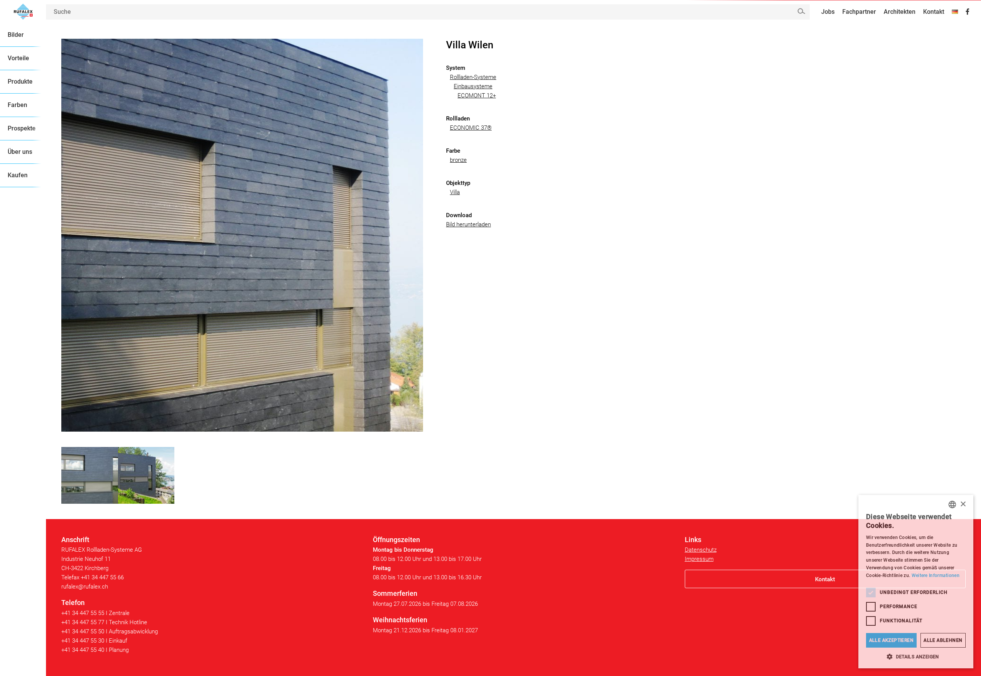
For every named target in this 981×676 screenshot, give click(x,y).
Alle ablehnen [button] (943, 640)
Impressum (699, 559)
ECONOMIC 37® (471, 127)
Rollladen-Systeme (473, 77)
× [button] (963, 504)
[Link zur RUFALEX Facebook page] (967, 11)
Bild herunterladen (468, 224)
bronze (458, 160)
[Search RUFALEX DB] (801, 11)
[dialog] (915, 581)
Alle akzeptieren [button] (891, 640)
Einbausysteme (473, 86)
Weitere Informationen (936, 575)
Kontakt (933, 11)
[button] (916, 657)
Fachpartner (859, 11)
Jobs (828, 11)
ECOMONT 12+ (477, 95)
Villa (455, 192)
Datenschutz (701, 549)
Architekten (899, 11)
